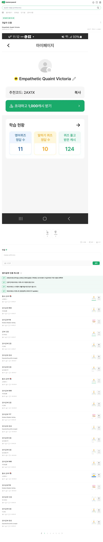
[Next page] (62, 533)
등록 (96, 263)
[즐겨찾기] (21, 273)
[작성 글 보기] (99, 2)
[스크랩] (96, 2)
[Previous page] (41, 533)
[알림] (93, 2)
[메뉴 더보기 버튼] (3, 13)
